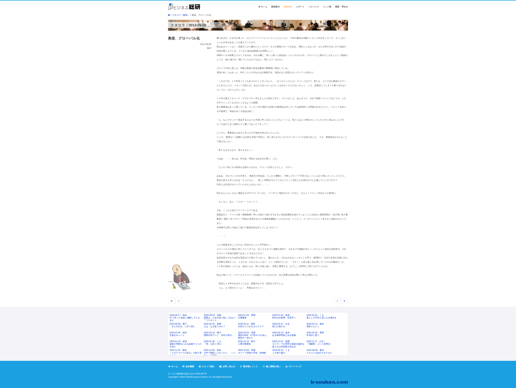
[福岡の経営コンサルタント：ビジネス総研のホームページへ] (184, 6)
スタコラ (288, 7)
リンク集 (327, 7)
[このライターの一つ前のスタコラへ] (171, 301)
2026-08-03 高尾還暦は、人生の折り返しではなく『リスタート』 (220, 317)
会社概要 (190, 366)
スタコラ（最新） (180, 15)
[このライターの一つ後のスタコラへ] (344, 301)
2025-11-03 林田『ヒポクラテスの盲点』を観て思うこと (185, 352)
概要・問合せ (341, 7)
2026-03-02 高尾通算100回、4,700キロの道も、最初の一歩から (253, 335)
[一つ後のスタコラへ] (337, 301)
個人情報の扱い (273, 366)
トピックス (313, 7)
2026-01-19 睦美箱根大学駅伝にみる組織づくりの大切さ (185, 344)
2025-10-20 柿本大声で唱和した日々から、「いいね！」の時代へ (220, 352)
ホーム (263, 7)
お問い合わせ (228, 366)
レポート (300, 7)
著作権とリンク (250, 366)
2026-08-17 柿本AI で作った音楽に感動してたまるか (184, 317)
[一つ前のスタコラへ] (178, 301)
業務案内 (275, 7)
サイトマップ (295, 366)
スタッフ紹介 (208, 366)
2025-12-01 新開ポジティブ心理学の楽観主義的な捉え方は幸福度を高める (288, 344)
